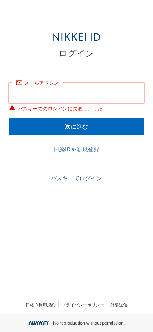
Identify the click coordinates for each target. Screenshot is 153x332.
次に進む (76, 126)
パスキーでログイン (76, 178)
